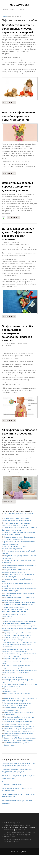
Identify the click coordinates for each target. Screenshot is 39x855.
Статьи (21, 9)
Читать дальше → (8, 103)
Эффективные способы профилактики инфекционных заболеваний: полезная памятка (17, 333)
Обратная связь (10, 837)
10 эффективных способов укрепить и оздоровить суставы (19, 433)
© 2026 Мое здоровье (12, 823)
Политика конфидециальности (15, 830)
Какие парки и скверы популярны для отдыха (20, 602)
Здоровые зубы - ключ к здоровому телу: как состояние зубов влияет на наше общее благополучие (19, 644)
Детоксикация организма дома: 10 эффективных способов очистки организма (18, 234)
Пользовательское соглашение (23, 827)
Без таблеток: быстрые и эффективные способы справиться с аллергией (18, 28)
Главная (5, 9)
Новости (13, 9)
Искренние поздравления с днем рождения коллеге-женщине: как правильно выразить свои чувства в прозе (19, 628)
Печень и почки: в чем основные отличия (19, 731)
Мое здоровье (20, 4)
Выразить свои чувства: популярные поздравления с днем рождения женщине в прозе (17, 660)
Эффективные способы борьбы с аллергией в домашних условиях (17, 186)
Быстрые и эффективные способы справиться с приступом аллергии (18, 115)
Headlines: (7, 619)
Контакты (7, 827)
